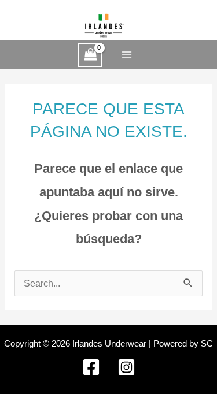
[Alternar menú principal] (126, 55)
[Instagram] (126, 367)
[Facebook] (91, 367)
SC (207, 343)
